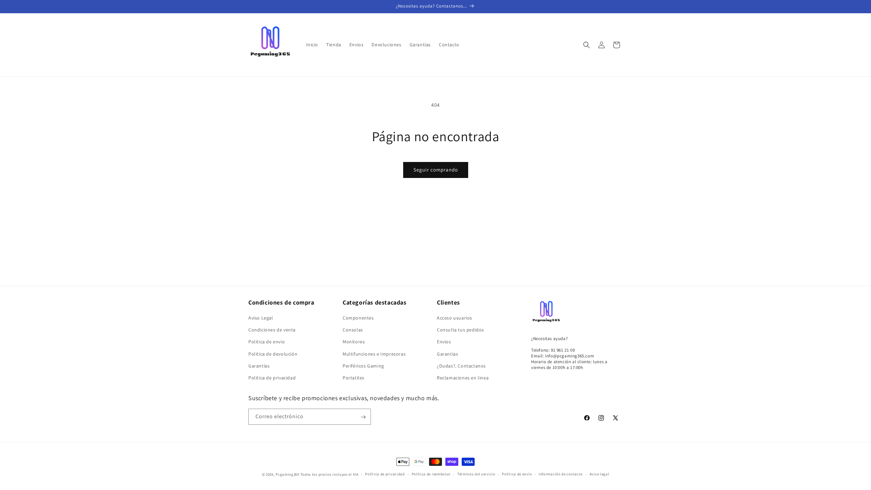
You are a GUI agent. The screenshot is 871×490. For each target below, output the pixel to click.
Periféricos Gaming (363, 366)
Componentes (358, 318)
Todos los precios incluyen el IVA (329, 474)
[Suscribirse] (363, 417)
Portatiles (353, 378)
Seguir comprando (435, 169)
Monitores (354, 342)
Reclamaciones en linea (463, 378)
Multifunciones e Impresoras (374, 354)
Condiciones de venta (272, 330)
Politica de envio (266, 342)
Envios (444, 342)
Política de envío (517, 474)
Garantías (258, 366)
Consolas (353, 330)
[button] (586, 44)
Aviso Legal (260, 318)
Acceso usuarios (454, 318)
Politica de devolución (272, 354)
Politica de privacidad (272, 378)
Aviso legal (599, 474)
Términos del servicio (476, 474)
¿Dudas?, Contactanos (461, 366)
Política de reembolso (431, 474)
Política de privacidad (385, 474)
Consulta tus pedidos (460, 330)
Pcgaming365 (287, 474)
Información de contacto (561, 474)
